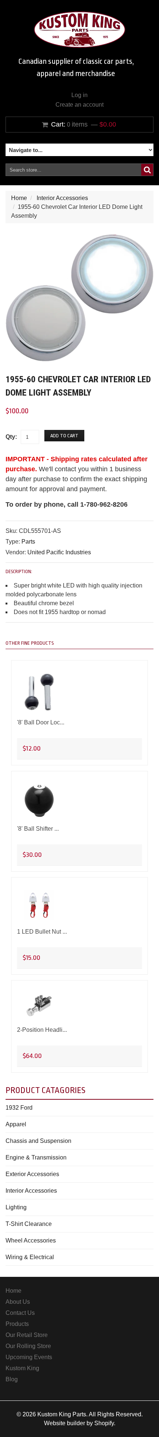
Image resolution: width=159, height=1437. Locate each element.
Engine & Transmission (36, 1157)
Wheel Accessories (31, 1240)
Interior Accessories (62, 198)
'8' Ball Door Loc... (40, 722)
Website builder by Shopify (79, 1423)
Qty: (11, 437)
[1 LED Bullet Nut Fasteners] (39, 905)
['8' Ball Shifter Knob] (39, 800)
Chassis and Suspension (38, 1141)
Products (17, 1324)
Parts (28, 541)
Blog (12, 1379)
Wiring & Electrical (30, 1257)
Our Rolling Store (28, 1346)
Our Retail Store (27, 1335)
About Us (18, 1302)
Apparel (16, 1124)
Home (19, 198)
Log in (79, 95)
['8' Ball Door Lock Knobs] (39, 692)
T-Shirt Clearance (29, 1224)
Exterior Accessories (32, 1174)
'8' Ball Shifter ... (38, 829)
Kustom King (22, 1368)
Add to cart (64, 435)
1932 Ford (19, 1108)
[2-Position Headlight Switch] (39, 1006)
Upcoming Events (29, 1357)
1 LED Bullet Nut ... (42, 931)
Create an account (79, 104)
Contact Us (20, 1313)
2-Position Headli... (42, 1030)
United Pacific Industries (59, 552)
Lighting (16, 1207)
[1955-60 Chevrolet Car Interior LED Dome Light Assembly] (79, 238)
